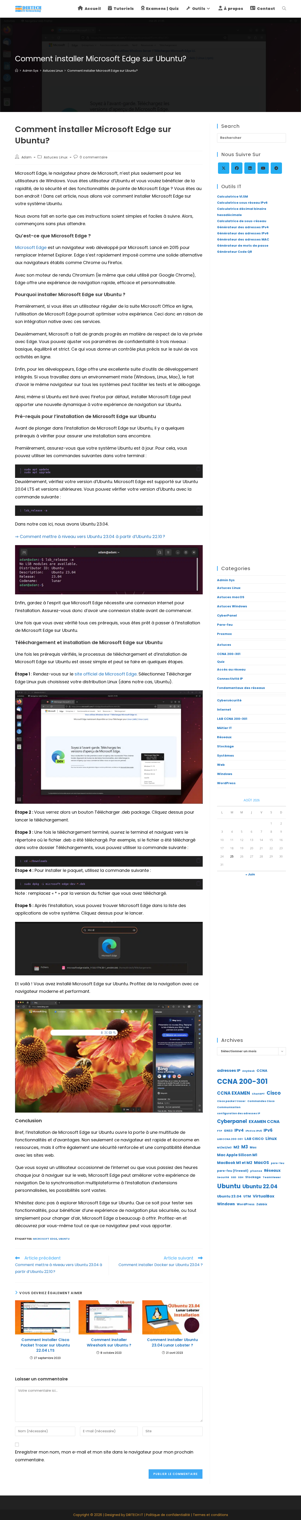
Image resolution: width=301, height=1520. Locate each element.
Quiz (221, 661)
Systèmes (225, 755)
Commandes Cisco (261, 1101)
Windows (224, 774)
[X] (224, 168)
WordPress (226, 783)
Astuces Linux (56, 157)
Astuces (224, 644)
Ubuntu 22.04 (259, 1186)
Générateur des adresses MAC (243, 239)
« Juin (250, 874)
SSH (240, 1177)
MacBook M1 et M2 (234, 1162)
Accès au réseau (231, 669)
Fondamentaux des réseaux (241, 688)
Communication (229, 1107)
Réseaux (224, 737)
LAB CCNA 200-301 (232, 719)
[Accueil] (16, 70)
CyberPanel (227, 615)
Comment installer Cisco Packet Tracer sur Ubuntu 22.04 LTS (45, 1345)
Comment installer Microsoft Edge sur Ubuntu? (102, 70)
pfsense (256, 1171)
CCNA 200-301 (228, 654)
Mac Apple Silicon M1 (237, 1154)
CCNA (262, 1070)
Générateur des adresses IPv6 (243, 233)
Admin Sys (226, 580)
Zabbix (261, 1204)
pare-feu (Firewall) (232, 1171)
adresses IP (228, 1070)
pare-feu (277, 1163)
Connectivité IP (230, 678)
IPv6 (268, 1130)
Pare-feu (225, 624)
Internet (224, 709)
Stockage (225, 746)
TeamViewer (272, 1177)
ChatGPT (258, 1094)
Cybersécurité (229, 700)
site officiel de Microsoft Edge (106, 674)
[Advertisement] (251, 335)
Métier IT (224, 728)
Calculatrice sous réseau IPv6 (242, 202)
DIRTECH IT (134, 1514)
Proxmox (224, 634)
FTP (219, 1131)
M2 (236, 1147)
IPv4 (239, 1130)
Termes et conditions (210, 1514)
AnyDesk (248, 1071)
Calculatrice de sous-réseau (241, 221)
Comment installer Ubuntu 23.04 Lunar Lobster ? (172, 1342)
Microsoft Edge (31, 247)
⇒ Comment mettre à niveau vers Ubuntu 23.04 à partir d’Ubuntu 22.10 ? (90, 536)
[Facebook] (237, 168)
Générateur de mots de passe (242, 245)
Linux (271, 1138)
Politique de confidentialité (168, 1514)
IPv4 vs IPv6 (254, 1131)
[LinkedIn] (250, 168)
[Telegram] (276, 168)
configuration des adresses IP (238, 1113)
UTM (247, 1196)
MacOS (261, 1162)
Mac (253, 1147)
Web (221, 764)
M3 (244, 1147)
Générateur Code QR (234, 251)
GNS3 (228, 1131)
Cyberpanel (232, 1121)
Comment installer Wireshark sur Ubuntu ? (109, 1342)
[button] (198, 468)
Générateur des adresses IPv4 (243, 227)
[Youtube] (263, 168)
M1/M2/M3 (224, 1147)
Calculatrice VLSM (232, 196)
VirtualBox (263, 1196)
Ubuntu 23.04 (229, 1196)
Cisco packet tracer (231, 1101)
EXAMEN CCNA (264, 1121)
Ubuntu (64, 1239)
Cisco (274, 1092)
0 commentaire (94, 157)
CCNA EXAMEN (233, 1093)
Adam (26, 157)
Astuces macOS (230, 597)
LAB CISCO (254, 1138)
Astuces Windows (232, 606)
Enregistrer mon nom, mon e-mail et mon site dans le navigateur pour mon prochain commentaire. (104, 1455)
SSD (233, 1177)
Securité (223, 1177)
